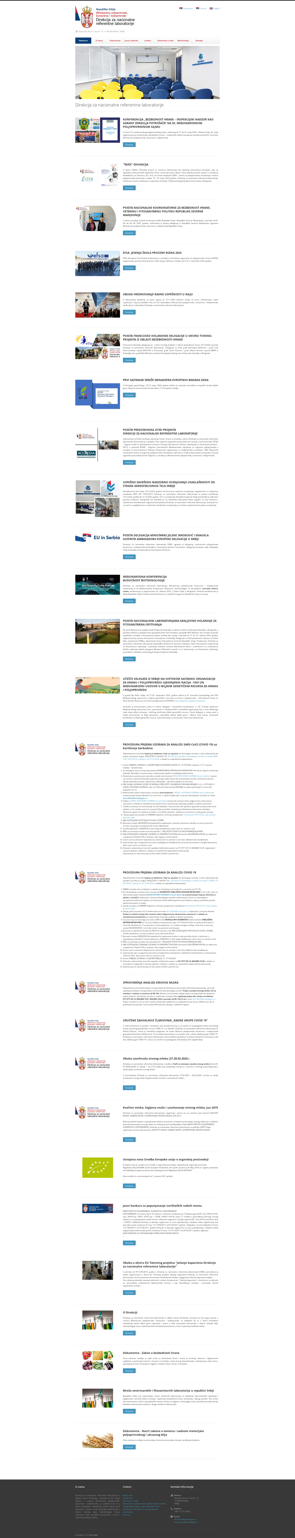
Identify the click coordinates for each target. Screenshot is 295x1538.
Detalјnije (129, 724)
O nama (99, 40)
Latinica (203, 8)
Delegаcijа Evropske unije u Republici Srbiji (141, 1506)
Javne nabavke (131, 40)
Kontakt (199, 40)
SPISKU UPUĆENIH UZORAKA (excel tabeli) (149, 801)
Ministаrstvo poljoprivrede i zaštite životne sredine (144, 1503)
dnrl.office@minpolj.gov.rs (135, 798)
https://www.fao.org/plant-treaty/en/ (189, 700)
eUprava (126, 1514)
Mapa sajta (127, 1495)
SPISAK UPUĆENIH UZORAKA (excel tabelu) (191, 776)
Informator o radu (165, 40)
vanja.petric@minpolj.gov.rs (186, 1522)
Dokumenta (115, 40)
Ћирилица (188, 8)
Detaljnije (129, 144)
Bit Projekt (94, 1535)
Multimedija (183, 40)
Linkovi (147, 40)
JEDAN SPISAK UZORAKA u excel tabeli (164, 894)
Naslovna (83, 40)
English (217, 8)
